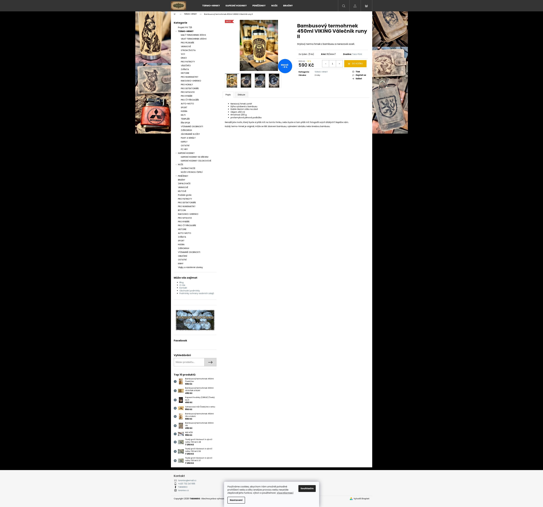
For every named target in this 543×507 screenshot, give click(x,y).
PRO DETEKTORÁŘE (190, 88)
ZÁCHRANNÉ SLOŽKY (190, 134)
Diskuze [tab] (241, 94)
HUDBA (184, 111)
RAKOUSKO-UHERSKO (191, 80)
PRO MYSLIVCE (188, 92)
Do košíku (357, 63)
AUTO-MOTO (187, 103)
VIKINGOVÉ (186, 46)
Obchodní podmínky (189, 290)
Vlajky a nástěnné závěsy (190, 267)
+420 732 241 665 (186, 483)
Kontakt (183, 287)
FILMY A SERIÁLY (188, 137)
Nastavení (236, 500)
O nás (182, 285)
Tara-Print (357, 54)
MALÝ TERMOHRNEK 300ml (193, 35)
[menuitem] (211, 5)
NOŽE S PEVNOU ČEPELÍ (192, 172)
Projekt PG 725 (185, 27)
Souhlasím (307, 488)
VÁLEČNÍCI (186, 65)
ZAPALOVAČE (184, 183)
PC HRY (184, 149)
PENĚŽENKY (183, 176)
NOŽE (180, 164)
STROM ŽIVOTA (188, 50)
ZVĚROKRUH (186, 130)
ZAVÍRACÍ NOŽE (188, 168)
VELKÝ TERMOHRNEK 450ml (193, 38)
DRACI (184, 57)
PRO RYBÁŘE (186, 96)
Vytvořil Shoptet (361, 498)
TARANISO (183, 487)
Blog (181, 282)
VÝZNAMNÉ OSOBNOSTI (192, 126)
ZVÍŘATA (185, 69)
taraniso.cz (183, 490)
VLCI (183, 54)
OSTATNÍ (185, 145)
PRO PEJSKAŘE (187, 42)
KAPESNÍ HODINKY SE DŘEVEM (194, 156)
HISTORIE (185, 73)
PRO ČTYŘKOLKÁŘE (190, 99)
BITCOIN (182, 210)
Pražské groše (185, 195)
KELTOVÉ (182, 191)
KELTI (183, 115)
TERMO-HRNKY (185, 31)
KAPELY (184, 141)
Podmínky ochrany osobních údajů (196, 293)
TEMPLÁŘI (185, 118)
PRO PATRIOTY (188, 61)
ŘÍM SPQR (185, 122)
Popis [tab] (228, 94)
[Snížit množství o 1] (325, 63)
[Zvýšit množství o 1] (339, 63)
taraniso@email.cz (187, 480)
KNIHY (180, 263)
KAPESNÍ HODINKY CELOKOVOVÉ (196, 160)
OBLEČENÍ (182, 256)
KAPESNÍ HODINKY (186, 153)
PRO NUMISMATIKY (189, 76)
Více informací (285, 492)
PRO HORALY (187, 84)
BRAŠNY (181, 179)
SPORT (184, 107)
